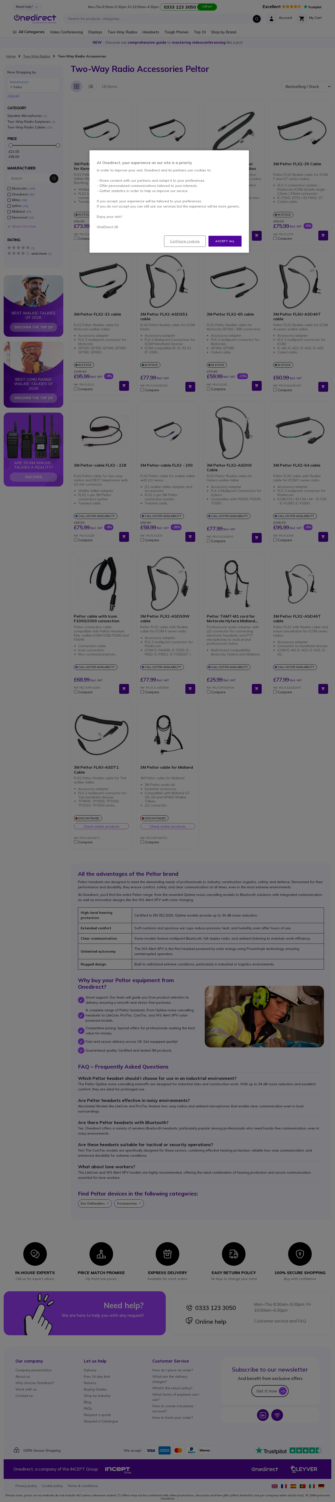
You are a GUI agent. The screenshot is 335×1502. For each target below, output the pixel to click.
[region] (169, 201)
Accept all (225, 241)
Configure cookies (185, 241)
